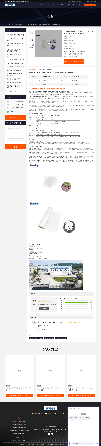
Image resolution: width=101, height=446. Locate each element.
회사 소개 (55, 5)
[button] (8, 375)
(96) (15, 44)
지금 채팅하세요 (15, 117)
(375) (15, 66)
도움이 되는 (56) (44, 325)
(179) (14, 70)
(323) (14, 55)
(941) (15, 35)
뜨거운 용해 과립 (49, 338)
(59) (13, 79)
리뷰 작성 (44, 308)
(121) (11, 91)
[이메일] (12, 112)
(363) (15, 39)
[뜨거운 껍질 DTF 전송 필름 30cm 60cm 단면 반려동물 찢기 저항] (81, 371)
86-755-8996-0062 (91, 1)
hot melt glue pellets (61, 338)
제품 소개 (47, 5)
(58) (15, 59)
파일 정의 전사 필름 (17, 24)
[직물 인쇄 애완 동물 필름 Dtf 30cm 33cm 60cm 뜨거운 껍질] (50, 371)
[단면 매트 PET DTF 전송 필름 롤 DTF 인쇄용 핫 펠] (19, 371)
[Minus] (97, 409)
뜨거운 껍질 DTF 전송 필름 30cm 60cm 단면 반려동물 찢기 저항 (81, 389)
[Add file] (70, 443)
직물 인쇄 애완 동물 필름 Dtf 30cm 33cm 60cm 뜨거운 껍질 (50, 389)
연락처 (62, 5)
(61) (14, 82)
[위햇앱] (8, 112)
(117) (15, 74)
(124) (15, 50)
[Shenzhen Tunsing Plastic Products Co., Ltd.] (10, 5)
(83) (15, 63)
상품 (9, 24)
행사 (69, 5)
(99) (14, 87)
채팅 (90, 5)
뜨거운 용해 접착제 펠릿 (36, 338)
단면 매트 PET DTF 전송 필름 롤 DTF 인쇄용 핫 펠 (19, 389)
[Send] (97, 443)
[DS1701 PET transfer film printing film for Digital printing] (48, 43)
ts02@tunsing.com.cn (76, 1)
